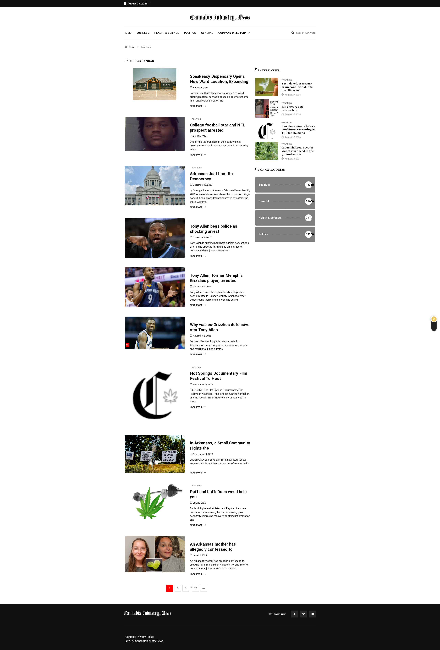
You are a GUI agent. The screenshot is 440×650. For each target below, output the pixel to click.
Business (142, 32)
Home (127, 32)
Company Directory (232, 32)
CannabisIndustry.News (149, 641)
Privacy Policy (145, 636)
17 (195, 588)
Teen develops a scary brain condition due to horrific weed (297, 87)
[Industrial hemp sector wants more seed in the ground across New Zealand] (266, 151)
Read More (196, 106)
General (207, 32)
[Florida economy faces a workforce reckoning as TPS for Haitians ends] (266, 129)
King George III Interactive (292, 108)
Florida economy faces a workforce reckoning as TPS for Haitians (298, 129)
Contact (130, 636)
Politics (190, 32)
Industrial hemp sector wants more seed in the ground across (298, 151)
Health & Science (166, 32)
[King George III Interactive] (266, 108)
